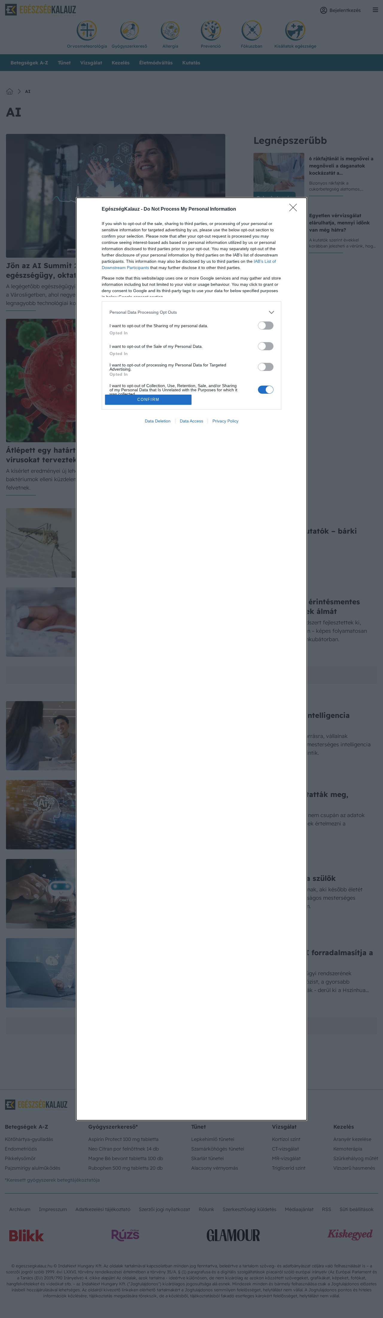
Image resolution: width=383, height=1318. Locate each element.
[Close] (295, 209)
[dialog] (191, 659)
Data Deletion (158, 421)
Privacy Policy (225, 421)
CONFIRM (148, 399)
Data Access (191, 421)
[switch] (265, 325)
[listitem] (191, 312)
